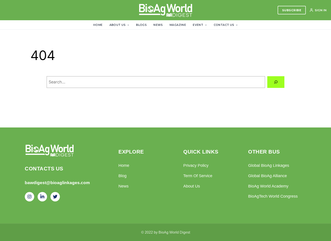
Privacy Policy (196, 165)
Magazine (178, 25)
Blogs (141, 25)
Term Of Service (197, 176)
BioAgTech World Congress (273, 196)
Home (98, 25)
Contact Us (224, 25)
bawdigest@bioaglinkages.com (57, 182)
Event (198, 25)
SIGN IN (320, 10)
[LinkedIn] (42, 196)
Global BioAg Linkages (268, 165)
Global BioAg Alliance (267, 176)
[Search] (275, 82)
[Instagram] (29, 196)
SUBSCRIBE (292, 10)
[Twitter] (55, 196)
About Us (118, 25)
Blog (122, 176)
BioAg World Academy (268, 186)
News (158, 25)
